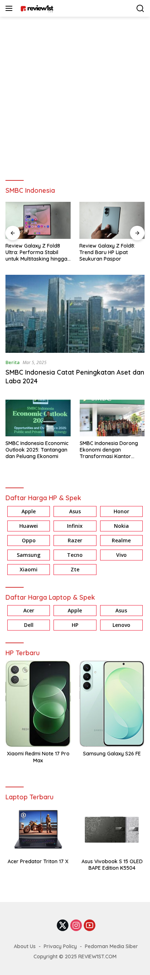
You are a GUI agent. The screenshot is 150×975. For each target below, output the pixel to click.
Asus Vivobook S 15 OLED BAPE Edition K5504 (112, 864)
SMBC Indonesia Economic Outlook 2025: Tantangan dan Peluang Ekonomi (36, 450)
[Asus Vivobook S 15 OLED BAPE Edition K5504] (112, 829)
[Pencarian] (140, 9)
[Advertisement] (75, 95)
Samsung (28, 554)
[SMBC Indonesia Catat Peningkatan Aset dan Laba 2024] (75, 314)
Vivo (121, 554)
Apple (28, 511)
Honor (121, 511)
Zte (75, 569)
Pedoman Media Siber (111, 946)
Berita (12, 362)
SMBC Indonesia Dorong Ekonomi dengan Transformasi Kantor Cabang (109, 450)
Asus (75, 511)
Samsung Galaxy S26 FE (112, 753)
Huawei (28, 525)
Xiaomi (29, 569)
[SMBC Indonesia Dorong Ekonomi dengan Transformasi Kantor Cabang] (112, 418)
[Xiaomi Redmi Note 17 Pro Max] (38, 704)
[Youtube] (89, 925)
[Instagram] (76, 925)
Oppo (29, 540)
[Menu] (10, 8)
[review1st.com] (36, 8)
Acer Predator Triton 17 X (38, 861)
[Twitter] (62, 925)
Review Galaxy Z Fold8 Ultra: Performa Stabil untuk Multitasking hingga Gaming (36, 252)
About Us (25, 946)
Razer (75, 540)
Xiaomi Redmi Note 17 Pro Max (38, 756)
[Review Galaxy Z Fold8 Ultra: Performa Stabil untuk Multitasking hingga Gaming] (38, 220)
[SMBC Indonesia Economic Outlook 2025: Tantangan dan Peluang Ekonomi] (38, 418)
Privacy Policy (60, 946)
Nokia (121, 525)
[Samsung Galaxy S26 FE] (112, 704)
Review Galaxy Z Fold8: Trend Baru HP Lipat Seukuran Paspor (107, 252)
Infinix (75, 525)
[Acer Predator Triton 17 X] (38, 829)
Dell (28, 624)
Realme (121, 540)
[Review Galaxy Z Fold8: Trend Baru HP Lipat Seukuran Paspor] (112, 220)
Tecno (75, 554)
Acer (28, 610)
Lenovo (121, 624)
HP (75, 624)
